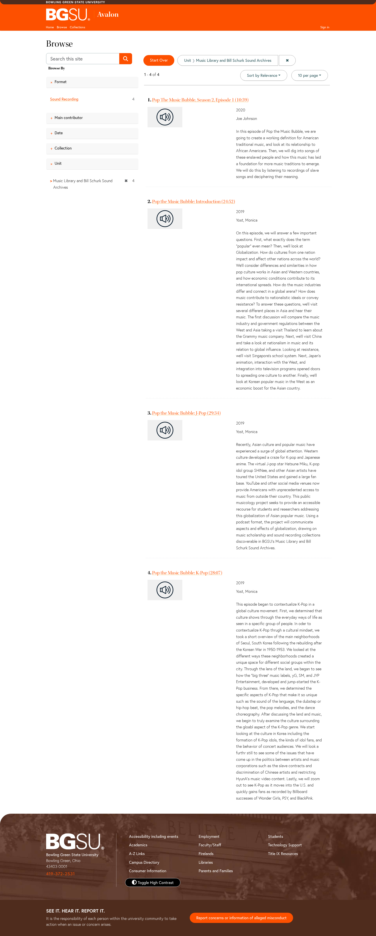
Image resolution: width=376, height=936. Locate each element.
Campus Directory (144, 862)
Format (61, 81)
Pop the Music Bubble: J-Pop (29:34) (186, 413)
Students (275, 836)
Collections (77, 27)
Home (50, 27)
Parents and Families (216, 870)
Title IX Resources (283, 853)
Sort (262, 75)
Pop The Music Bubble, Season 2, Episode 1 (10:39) (200, 100)
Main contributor (69, 117)
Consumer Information (147, 870)
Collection (63, 148)
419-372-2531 (60, 874)
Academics (138, 844)
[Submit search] (125, 58)
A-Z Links (137, 853)
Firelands (206, 853)
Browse (62, 27)
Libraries (206, 862)
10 (308, 75)
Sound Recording (64, 99)
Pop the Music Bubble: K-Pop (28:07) (187, 573)
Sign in (324, 27)
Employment (209, 836)
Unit (58, 163)
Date (59, 132)
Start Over (159, 60)
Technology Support (285, 844)
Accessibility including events (153, 836)
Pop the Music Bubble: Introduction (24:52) (193, 201)
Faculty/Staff (210, 844)
